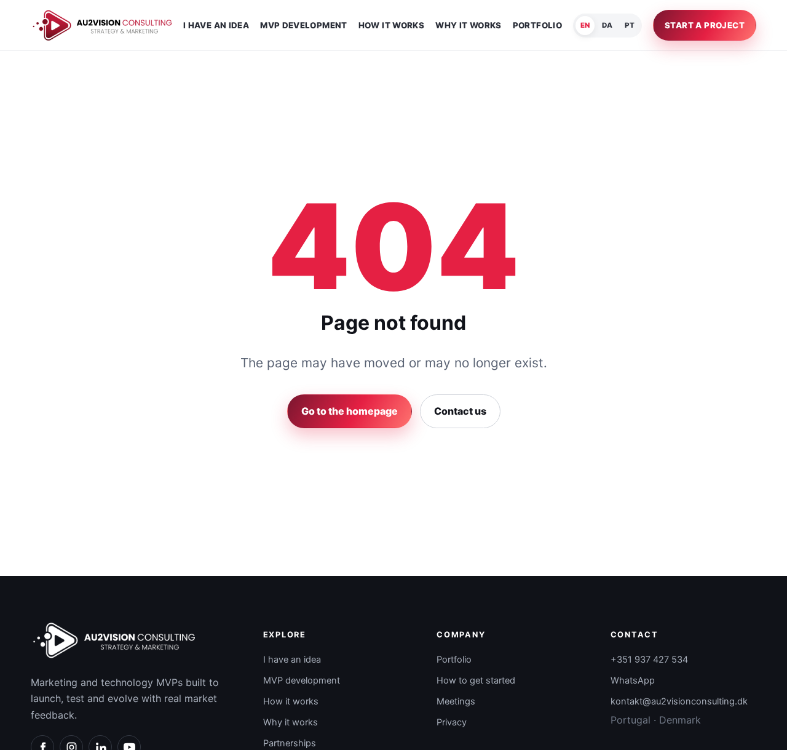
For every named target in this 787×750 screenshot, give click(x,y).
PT (630, 25)
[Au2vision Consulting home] (102, 25)
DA (607, 25)
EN (585, 25)
